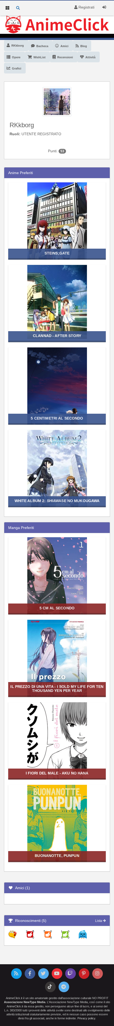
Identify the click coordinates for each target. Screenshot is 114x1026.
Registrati (85, 7)
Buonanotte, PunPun (57, 855)
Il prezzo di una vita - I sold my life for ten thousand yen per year (56, 688)
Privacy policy (86, 1018)
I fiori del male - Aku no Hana (57, 773)
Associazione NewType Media (24, 1002)
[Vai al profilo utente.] (57, 101)
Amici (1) (21, 888)
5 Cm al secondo (57, 608)
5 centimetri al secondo (57, 418)
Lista (99, 921)
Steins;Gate (57, 253)
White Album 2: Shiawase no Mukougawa (57, 501)
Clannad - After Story (57, 336)
